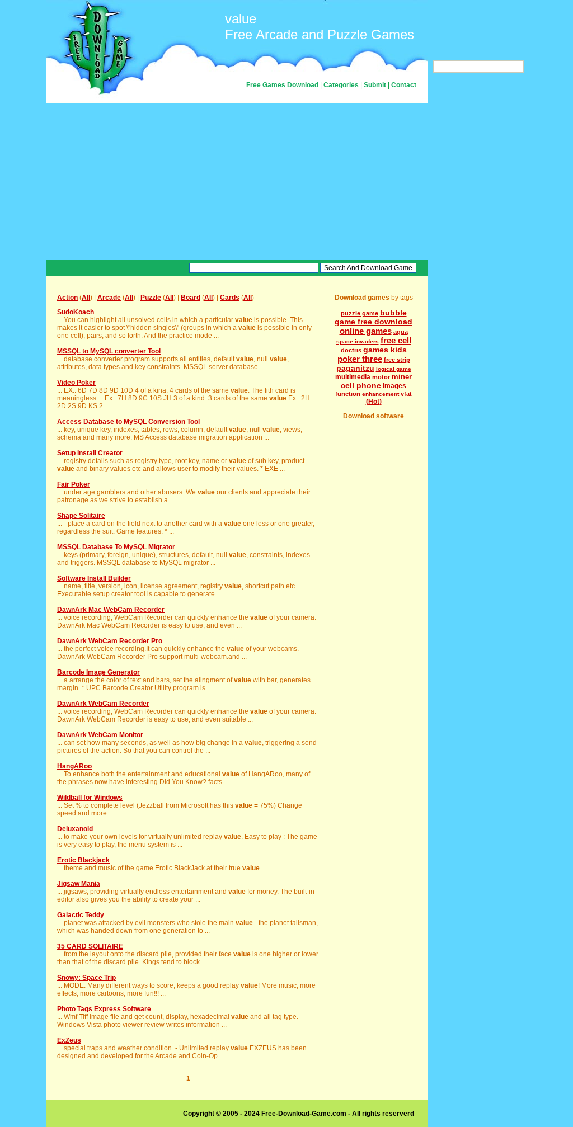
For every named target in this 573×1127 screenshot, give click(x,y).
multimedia (352, 377)
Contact (403, 85)
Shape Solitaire (81, 516)
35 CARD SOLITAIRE (90, 946)
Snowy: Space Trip (86, 978)
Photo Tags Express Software (104, 1009)
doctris (351, 350)
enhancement (380, 394)
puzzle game (359, 313)
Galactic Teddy (80, 915)
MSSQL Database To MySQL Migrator (116, 547)
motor (381, 377)
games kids (385, 349)
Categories (341, 85)
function (347, 393)
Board (190, 297)
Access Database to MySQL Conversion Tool (128, 422)
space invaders (357, 341)
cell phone (361, 385)
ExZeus (69, 1040)
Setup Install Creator (90, 453)
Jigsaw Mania (78, 884)
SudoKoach (75, 312)
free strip (397, 359)
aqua (400, 331)
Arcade (109, 297)
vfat (406, 393)
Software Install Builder (94, 578)
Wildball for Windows (90, 797)
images (394, 386)
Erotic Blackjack (83, 860)
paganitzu (355, 368)
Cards (229, 297)
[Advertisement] (237, 181)
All (86, 297)
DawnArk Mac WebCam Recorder (111, 610)
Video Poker (76, 382)
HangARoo (74, 766)
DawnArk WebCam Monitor (100, 735)
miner (402, 376)
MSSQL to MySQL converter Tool (109, 351)
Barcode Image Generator (98, 672)
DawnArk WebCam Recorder (103, 704)
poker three (359, 359)
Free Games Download (282, 85)
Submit (375, 85)
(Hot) (374, 401)
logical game (393, 369)
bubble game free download (373, 317)
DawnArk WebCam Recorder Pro (109, 641)
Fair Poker (73, 484)
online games (366, 331)
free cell (396, 340)
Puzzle (150, 297)
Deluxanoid (75, 829)
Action (67, 297)
